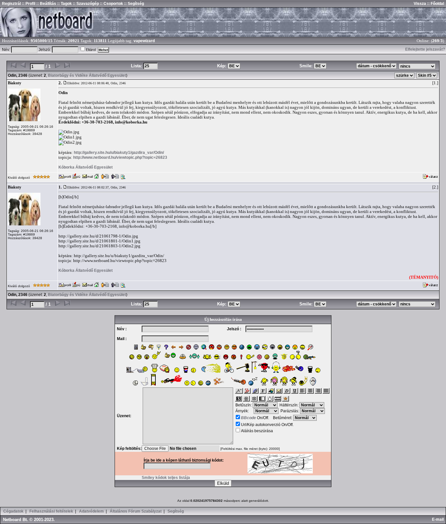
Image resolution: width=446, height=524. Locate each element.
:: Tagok (64, 3)
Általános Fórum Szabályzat (136, 511)
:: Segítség (133, 3)
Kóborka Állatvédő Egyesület (85, 167)
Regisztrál (11, 3)
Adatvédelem (91, 511)
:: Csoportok (111, 3)
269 (435, 41)
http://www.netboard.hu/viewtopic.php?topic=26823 (120, 157)
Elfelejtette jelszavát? (425, 49)
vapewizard (144, 41)
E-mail (439, 519)
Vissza (420, 3)
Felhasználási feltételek (51, 511)
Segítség (175, 511)
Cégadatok (13, 511)
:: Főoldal (435, 3)
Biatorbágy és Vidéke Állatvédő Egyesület (87, 75)
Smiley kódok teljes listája (166, 477)
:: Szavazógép (86, 3)
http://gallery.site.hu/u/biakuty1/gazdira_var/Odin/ (119, 152)
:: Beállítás (45, 3)
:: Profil (28, 3)
